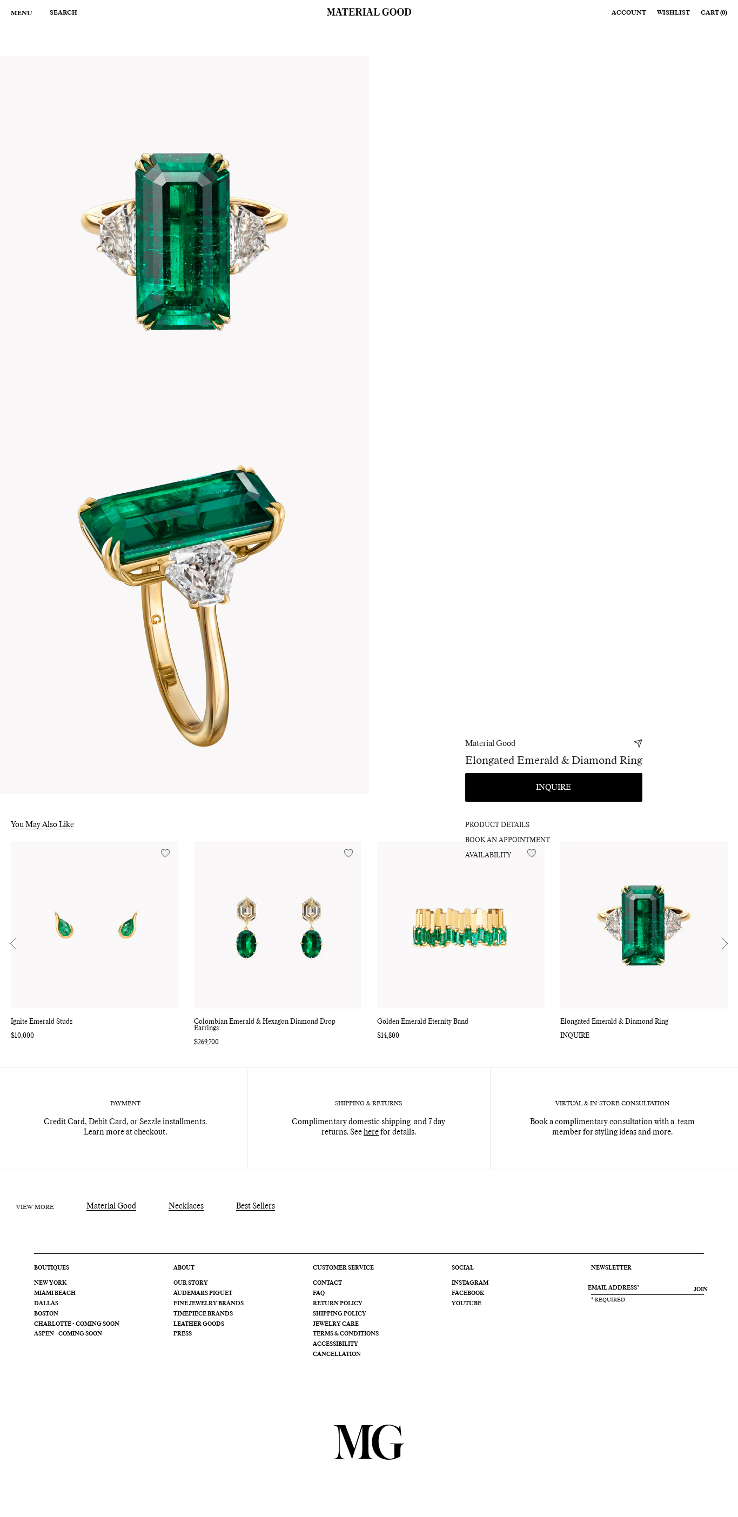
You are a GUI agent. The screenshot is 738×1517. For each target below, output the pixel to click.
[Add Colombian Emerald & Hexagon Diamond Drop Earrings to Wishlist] (348, 853)
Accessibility (335, 1344)
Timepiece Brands (203, 1314)
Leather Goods (198, 1324)
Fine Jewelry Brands (208, 1303)
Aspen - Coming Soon (68, 1334)
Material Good (490, 744)
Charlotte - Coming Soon (76, 1324)
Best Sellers (255, 1206)
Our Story (190, 1283)
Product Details (497, 825)
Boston (46, 1314)
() (714, 13)
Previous (13, 943)
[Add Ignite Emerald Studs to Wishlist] (165, 853)
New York (50, 1283)
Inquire (553, 787)
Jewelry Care (336, 1324)
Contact (327, 1283)
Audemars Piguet (202, 1293)
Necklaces (186, 1206)
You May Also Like (42, 825)
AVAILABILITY (488, 856)
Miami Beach (55, 1293)
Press (182, 1334)
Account (629, 13)
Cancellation (337, 1354)
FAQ (319, 1293)
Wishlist (673, 13)
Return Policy (338, 1303)
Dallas (46, 1303)
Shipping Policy (339, 1314)
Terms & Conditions (346, 1334)
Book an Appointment (507, 840)
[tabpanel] (184, 240)
